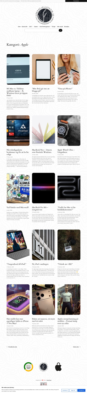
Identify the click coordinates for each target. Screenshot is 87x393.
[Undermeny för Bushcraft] (27, 26)
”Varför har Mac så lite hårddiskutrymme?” (67, 208)
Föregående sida (12, 346)
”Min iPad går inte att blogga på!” (40, 90)
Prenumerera (76, 0)
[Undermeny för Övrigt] (55, 26)
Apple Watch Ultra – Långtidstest (66, 151)
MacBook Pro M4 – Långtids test (40, 208)
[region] (43, 389)
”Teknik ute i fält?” (65, 264)
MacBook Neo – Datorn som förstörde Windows (42, 151)
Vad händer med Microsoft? (18, 207)
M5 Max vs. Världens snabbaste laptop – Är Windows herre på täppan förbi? (17, 92)
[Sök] (60, 30)
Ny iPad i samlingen (40, 264)
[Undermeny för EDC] (32, 26)
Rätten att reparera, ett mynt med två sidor (43, 320)
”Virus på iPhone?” (65, 89)
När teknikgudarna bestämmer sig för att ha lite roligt (18, 152)
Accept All (81, 390)
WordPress (49, 380)
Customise (64, 390)
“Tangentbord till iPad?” (16, 264)
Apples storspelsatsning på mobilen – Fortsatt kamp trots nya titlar (68, 321)
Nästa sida (76, 346)
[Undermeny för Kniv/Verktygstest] (50, 26)
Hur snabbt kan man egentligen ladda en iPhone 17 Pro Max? (18, 321)
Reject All (73, 390)
